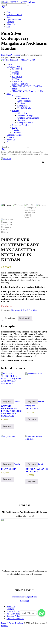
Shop (8, 55)
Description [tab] (10, 318)
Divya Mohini (9, 469)
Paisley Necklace (31, 407)
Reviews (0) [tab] (24, 318)
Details (17, 401)
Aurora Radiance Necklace (36, 470)
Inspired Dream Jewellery (12, 623)
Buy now (7, 401)
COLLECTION (14, 152)
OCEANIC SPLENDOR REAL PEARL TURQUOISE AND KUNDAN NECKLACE (11, 411)
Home (3, 55)
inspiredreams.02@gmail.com (24, 597)
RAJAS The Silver (30, 152)
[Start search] (28, 147)
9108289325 (24, 601)
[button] (43, 162)
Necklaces (15, 55)
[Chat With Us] (41, 612)
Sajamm (4, 625)
